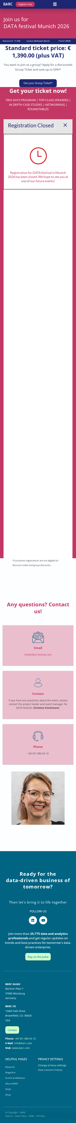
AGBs (31, 1116)
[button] (54, 4)
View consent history (50, 1070)
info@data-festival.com (38, 654)
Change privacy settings (52, 1065)
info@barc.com (23, 1043)
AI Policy (40, 1116)
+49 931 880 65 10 (25, 1038)
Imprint (9, 1116)
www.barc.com (21, 1048)
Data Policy (20, 1116)
